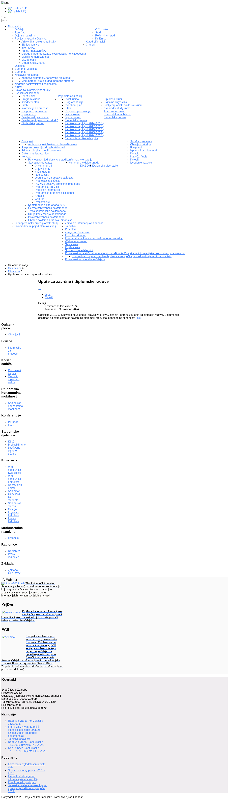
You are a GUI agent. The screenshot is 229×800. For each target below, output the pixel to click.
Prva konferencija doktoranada (46, 217)
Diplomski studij (113, 99)
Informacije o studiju (80, 159)
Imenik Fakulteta (13, 520)
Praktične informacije (47, 189)
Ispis (47, 294)
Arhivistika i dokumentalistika (38, 41)
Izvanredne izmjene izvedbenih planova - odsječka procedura (108, 256)
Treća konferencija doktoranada (47, 211)
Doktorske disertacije (105, 165)
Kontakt (39, 195)
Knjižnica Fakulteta (13, 514)
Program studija (30, 99)
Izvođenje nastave (141, 162)
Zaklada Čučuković (14, 571)
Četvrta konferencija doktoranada (48, 208)
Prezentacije (42, 202)
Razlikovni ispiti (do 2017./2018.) (84, 126)
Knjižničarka (72, 247)
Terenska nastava (114, 111)
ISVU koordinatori (75, 235)
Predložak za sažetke (47, 180)
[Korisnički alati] (39, 289)
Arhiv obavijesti (37, 144)
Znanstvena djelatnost (57, 77)
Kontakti (26, 156)
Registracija (42, 174)
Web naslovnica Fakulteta (14, 478)
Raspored (136, 147)
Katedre (90, 41)
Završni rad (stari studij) (35, 117)
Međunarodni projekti (34, 80)
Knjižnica (100, 38)
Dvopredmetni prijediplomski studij (35, 226)
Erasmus (13, 537)
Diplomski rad (73, 117)
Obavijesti (27, 141)
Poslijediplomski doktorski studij (123, 105)
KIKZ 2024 (86, 165)
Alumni (19, 87)
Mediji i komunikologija (35, 56)
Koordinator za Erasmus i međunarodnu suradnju (94, 238)
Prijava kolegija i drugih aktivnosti (41, 150)
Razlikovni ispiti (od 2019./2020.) (84, 129)
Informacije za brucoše (34, 108)
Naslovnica (14, 26)
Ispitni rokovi (28, 114)
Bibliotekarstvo (30, 44)
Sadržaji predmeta (141, 141)
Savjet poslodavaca (40, 162)
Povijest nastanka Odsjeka (30, 38)
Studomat (13, 491)
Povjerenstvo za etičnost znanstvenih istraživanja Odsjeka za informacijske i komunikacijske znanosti (125, 253)
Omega (12, 509)
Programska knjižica (47, 186)
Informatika (28, 47)
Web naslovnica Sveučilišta (14, 469)
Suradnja (20, 71)
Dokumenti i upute (14, 372)
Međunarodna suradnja (60, 80)
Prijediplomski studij (70, 96)
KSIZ (11, 441)
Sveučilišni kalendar (27, 93)
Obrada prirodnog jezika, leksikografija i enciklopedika (53, 53)
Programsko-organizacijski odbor (54, 192)
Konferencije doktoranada (84, 162)
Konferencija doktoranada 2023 (47, 205)
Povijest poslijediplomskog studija (48, 159)
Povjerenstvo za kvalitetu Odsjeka (85, 259)
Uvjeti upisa (28, 96)
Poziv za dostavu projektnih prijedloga (57, 183)
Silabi (24, 105)
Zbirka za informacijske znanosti (84, 223)
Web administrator (76, 241)
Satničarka (71, 244)
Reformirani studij (105, 35)
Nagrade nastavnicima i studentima (36, 84)
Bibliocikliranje (17, 444)
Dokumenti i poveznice (35, 153)
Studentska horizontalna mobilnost (15, 406)
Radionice (14, 551)
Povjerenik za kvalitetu (158, 256)
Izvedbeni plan (30, 102)
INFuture (13, 422)
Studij (98, 32)
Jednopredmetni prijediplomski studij (36, 223)
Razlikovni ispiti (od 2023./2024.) (84, 132)
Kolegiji (134, 159)
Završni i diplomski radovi (13, 379)
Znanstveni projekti (32, 77)
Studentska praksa (32, 123)
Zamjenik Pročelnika (77, 232)
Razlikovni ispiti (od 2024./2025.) (84, 135)
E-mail (49, 297)
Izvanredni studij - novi (117, 108)
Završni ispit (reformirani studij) (39, 120)
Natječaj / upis (138, 156)
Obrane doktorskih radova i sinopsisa (50, 220)
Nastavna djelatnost (26, 74)
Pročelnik (70, 229)
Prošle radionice (13, 555)
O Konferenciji (43, 165)
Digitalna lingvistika (115, 102)
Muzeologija (28, 59)
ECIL (11, 425)
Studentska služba (14, 505)
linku (138, 317)
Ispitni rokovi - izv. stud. (144, 150)
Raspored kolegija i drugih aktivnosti (43, 147)
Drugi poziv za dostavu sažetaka (54, 177)
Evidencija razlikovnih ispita (81, 138)
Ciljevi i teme (42, 168)
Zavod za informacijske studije (33, 90)
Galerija (39, 198)
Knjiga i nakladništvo (33, 50)
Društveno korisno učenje (14, 450)
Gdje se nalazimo (25, 35)
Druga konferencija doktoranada (47, 214)
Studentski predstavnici (79, 250)
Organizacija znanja (33, 62)
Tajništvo (20, 32)
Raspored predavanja (34, 111)
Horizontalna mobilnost (117, 114)
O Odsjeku (101, 29)
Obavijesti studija (140, 144)
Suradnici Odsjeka (26, 68)
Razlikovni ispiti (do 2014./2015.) (84, 123)
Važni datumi (42, 171)
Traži (4, 17)
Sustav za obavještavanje (61, 144)
